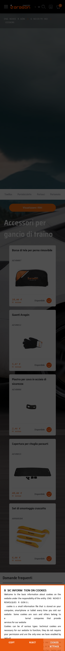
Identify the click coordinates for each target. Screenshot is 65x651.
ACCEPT (10, 642)
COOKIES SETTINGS (54, 644)
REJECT (32, 642)
